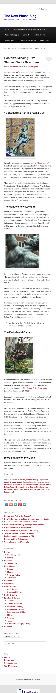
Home (7, 29)
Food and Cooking (15, 606)
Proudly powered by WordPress (28, 679)
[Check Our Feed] (11, 506)
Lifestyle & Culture (12, 598)
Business (8, 560)
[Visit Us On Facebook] (6, 506)
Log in (7, 657)
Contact (26, 35)
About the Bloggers (12, 35)
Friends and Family (15, 609)
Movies (10, 572)
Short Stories (44, 40)
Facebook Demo (39, 35)
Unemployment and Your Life (16, 542)
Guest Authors (10, 586)
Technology (12, 563)
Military (10, 615)
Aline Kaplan (33, 66)
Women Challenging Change (19, 623)
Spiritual (11, 617)
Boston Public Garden (29, 484)
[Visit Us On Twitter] (15, 506)
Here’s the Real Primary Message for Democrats (24, 524)
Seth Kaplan (12, 589)
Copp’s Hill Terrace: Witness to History (20, 521)
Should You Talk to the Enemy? (17, 516)
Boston (29, 479)
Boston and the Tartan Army (16, 539)
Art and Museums (18, 479)
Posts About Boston (28, 40)
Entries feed (9, 660)
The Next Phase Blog (20, 15)
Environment (9, 580)
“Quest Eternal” (42, 163)
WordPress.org (10, 666)
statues (47, 489)
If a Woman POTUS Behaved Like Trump (21, 530)
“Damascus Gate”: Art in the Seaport (19, 533)
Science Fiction (13, 575)
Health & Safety (10, 595)
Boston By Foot (13, 554)
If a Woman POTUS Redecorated (17, 527)
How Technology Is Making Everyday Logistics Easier (26, 519)
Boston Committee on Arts (33, 482)
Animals (10, 600)
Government (9, 583)
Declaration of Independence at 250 (19, 536)
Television (11, 577)
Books (10, 569)
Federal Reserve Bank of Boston (22, 487)
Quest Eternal (24, 489)
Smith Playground (37, 489)
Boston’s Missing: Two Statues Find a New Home (22, 60)
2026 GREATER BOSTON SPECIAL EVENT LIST (31, 29)
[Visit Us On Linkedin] (24, 506)
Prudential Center (11, 489)
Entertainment (10, 566)
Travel (9, 620)
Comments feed (10, 663)
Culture (42, 484)
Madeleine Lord (42, 487)
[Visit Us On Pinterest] (20, 506)
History (35, 479)
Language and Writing (16, 612)
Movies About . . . (11, 40)
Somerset (8, 626)
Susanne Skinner (14, 592)
